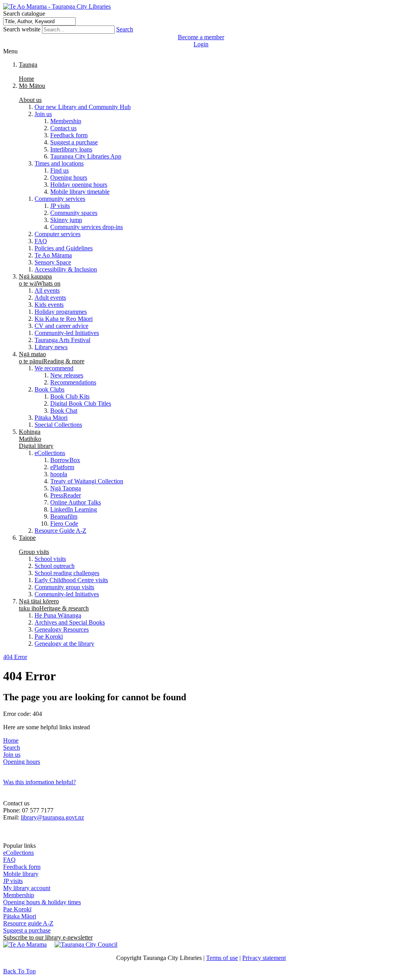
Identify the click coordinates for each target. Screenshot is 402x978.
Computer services (57, 234)
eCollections (50, 453)
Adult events (50, 297)
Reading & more (51, 357)
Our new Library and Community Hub (83, 107)
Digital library (36, 438)
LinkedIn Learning (73, 509)
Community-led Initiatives (67, 333)
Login (201, 44)
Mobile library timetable (80, 191)
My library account (26, 888)
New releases (66, 375)
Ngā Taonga (65, 488)
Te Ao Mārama (53, 255)
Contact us (63, 128)
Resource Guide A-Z (60, 530)
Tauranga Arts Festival (62, 340)
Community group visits (64, 587)
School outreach (55, 566)
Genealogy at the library (64, 643)
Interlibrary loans (71, 149)
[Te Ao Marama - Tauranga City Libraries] (57, 6)
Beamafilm (63, 516)
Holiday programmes (61, 311)
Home (10, 740)
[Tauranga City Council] (86, 944)
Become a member (201, 37)
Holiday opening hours (78, 184)
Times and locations (59, 163)
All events (47, 290)
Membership (65, 121)
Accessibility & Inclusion (66, 269)
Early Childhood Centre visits (71, 580)
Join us (43, 114)
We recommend (54, 368)
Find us (59, 170)
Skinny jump (66, 220)
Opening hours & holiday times (42, 902)
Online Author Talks (75, 502)
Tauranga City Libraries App (85, 156)
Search (124, 29)
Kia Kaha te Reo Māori (64, 318)
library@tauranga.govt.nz (52, 817)
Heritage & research (54, 605)
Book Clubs (49, 389)
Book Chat (63, 410)
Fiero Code (64, 523)
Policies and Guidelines (64, 248)
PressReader (65, 495)
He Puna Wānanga (58, 615)
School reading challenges (67, 573)
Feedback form (69, 135)
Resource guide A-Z (28, 923)
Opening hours (68, 177)
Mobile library (20, 874)
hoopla (58, 474)
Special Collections (58, 424)
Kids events (49, 304)
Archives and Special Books (70, 622)
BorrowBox (65, 460)
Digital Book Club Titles (80, 403)
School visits (50, 558)
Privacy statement (264, 957)
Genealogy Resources (62, 629)
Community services (60, 198)
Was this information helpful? (39, 782)
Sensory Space (53, 262)
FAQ (41, 241)
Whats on (39, 280)
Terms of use (222, 957)
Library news (51, 347)
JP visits (60, 205)
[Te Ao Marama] (25, 944)
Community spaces (73, 212)
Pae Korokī (49, 636)
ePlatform (62, 467)
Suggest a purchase (74, 142)
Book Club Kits (70, 396)
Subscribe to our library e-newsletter (48, 937)
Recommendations (73, 382)
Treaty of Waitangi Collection (86, 481)
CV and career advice (61, 325)
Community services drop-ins (86, 227)
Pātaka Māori (51, 417)
